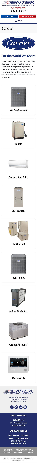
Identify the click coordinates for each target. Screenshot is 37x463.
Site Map (30, 458)
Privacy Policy (23, 458)
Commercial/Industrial (24, 450)
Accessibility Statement (18, 460)
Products (7, 453)
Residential (8, 450)
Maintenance (19, 453)
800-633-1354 (18, 11)
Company (30, 453)
